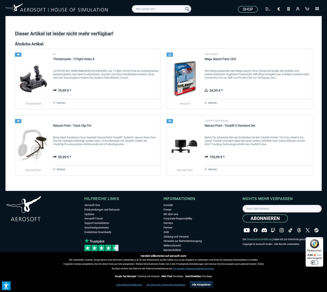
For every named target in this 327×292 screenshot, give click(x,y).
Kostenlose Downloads (97, 232)
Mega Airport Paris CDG (220, 59)
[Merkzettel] (288, 8)
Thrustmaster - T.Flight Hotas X (73, 59)
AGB (166, 232)
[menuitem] (161, 9)
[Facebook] (255, 230)
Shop (248, 9)
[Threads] (299, 230)
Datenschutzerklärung (260, 239)
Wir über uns (171, 214)
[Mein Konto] (298, 8)
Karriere (168, 223)
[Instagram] (282, 230)
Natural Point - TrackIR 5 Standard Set (230, 125)
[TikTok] (290, 230)
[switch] (314, 262)
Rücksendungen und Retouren (102, 209)
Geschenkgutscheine (96, 227)
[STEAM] (316, 230)
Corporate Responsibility (178, 218)
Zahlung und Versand (176, 236)
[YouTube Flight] (247, 230)
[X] (308, 230)
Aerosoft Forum (93, 218)
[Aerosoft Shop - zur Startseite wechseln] (56, 8)
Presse (167, 209)
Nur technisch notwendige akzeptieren (165, 284)
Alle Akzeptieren (201, 284)
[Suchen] (187, 9)
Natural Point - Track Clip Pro (72, 125)
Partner (168, 227)
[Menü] (321, 239)
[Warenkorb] (307, 8)
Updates (89, 214)
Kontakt (168, 205)
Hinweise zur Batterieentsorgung (183, 240)
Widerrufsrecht (172, 245)
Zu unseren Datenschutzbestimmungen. (194, 268)
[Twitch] (273, 230)
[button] (6, 285)
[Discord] (264, 230)
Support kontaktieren (96, 223)
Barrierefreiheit (172, 250)
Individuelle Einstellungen (129, 284)
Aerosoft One (92, 205)
